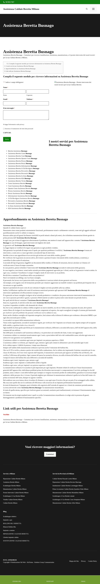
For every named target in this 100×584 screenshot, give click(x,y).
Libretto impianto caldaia (10, 537)
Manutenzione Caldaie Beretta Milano (15, 489)
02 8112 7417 (10, 2)
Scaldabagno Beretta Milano (12, 485)
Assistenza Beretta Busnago (12, 419)
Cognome (29, 95)
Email (5, 99)
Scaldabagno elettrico (9, 516)
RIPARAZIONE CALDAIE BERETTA (16, 534)
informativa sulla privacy (16, 124)
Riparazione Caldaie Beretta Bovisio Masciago (67, 482)
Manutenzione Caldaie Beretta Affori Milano (66, 503)
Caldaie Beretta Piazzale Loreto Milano (65, 479)
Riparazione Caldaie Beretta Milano (14, 479)
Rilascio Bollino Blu (9, 527)
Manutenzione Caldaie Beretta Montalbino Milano (68, 492)
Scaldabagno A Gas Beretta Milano (14, 496)
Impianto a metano (9, 530)
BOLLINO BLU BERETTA (12, 523)
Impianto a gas (7, 520)
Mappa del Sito (74, 561)
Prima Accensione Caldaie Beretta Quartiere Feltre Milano (70, 489)
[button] (87, 9)
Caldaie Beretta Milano (10, 503)
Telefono (29, 99)
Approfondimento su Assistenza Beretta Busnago (21, 68)
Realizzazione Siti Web (18, 562)
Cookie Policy (92, 561)
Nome (5, 95)
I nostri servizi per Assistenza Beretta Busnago (20, 66)
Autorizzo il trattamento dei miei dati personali (19, 128)
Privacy (83, 561)
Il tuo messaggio (9, 108)
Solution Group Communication (44, 562)
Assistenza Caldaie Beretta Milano (21, 9)
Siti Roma (30, 562)
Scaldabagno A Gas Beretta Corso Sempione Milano (69, 499)
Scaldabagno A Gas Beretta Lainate (63, 496)
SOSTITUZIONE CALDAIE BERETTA (16, 541)
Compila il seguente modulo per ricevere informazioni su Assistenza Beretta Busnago (35, 63)
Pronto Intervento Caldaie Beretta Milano (16, 492)
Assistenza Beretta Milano (11, 482)
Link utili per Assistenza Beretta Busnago (18, 71)
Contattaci (50, 454)
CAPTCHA (7, 133)
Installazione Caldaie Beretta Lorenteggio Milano (68, 485)
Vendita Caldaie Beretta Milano (12, 499)
